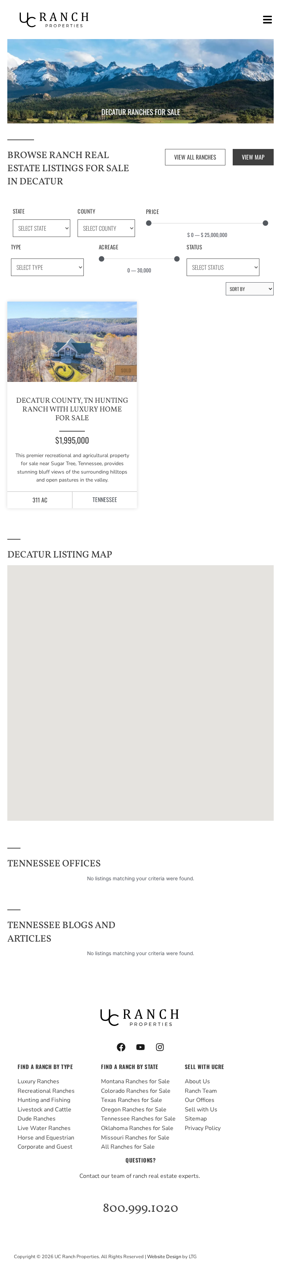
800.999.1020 (140, 1208)
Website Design (164, 1256)
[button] (267, 19)
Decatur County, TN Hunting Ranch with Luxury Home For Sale (72, 410)
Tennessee (105, 499)
